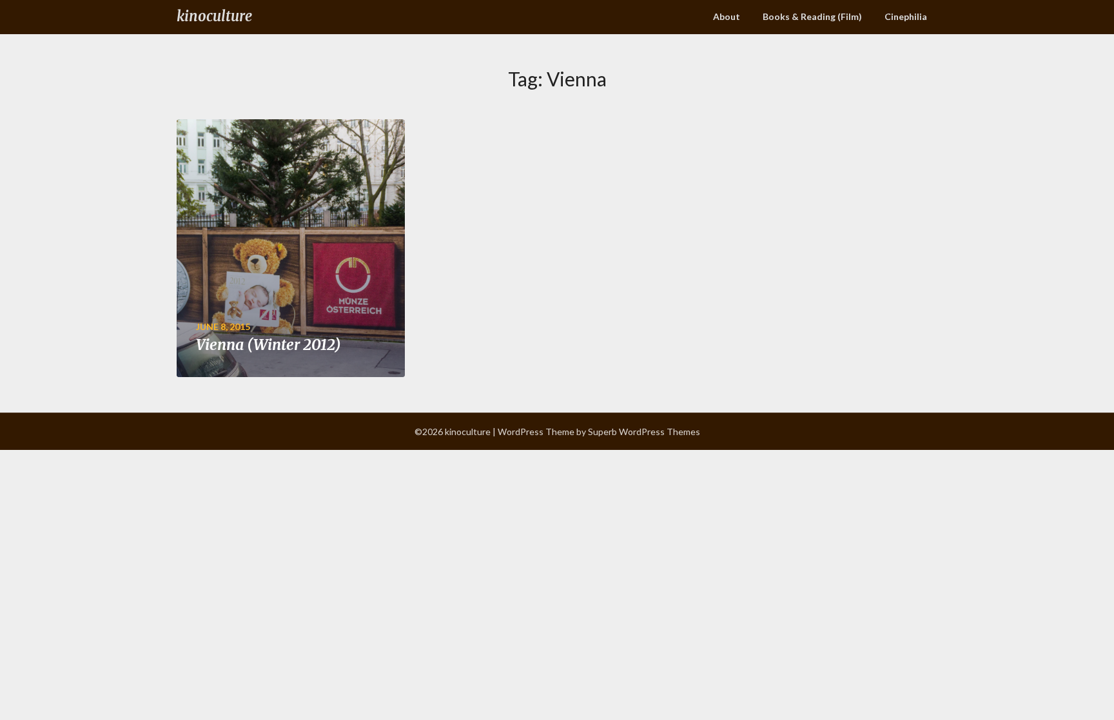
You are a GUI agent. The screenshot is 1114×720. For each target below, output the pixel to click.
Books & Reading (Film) (812, 16)
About (726, 16)
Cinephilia (905, 16)
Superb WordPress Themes (644, 431)
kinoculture (214, 16)
